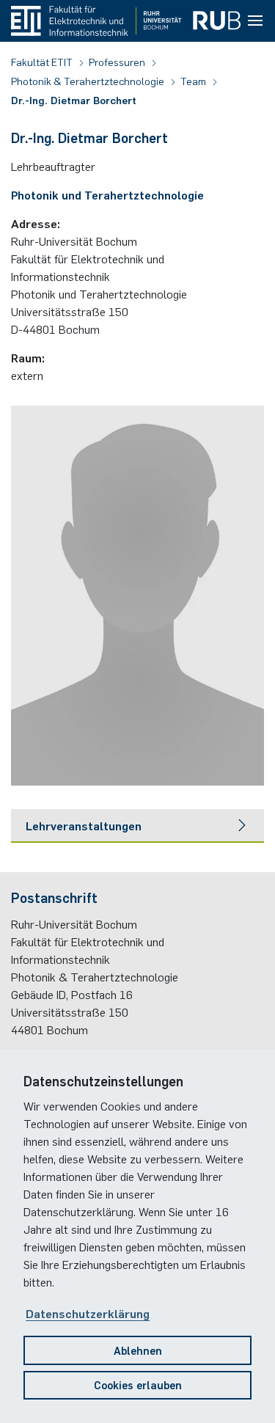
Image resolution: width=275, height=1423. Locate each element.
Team (194, 80)
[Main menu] (255, 21)
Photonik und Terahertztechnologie (107, 194)
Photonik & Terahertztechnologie (88, 80)
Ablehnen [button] (138, 1350)
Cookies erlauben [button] (138, 1384)
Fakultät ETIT (43, 61)
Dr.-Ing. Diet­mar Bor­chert (73, 99)
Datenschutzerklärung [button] (88, 1313)
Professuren (118, 61)
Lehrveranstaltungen (84, 825)
